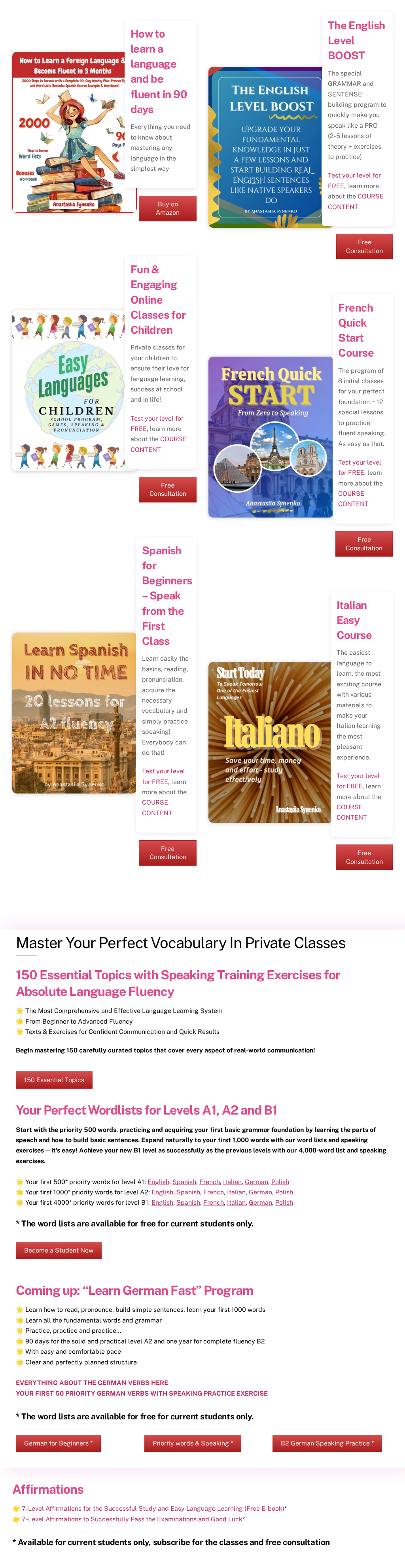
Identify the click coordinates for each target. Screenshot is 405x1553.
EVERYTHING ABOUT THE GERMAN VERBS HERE (92, 1383)
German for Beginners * (58, 1443)
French (209, 1182)
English (158, 1182)
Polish (280, 1182)
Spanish (184, 1182)
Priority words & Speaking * (193, 1443)
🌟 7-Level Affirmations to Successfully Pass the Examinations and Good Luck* (128, 1519)
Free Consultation (168, 490)
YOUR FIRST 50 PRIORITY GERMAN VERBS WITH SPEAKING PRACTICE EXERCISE (142, 1393)
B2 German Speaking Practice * (327, 1443)
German (256, 1182)
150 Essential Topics (54, 1080)
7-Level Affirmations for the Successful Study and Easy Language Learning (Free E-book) (153, 1508)
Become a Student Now (58, 1250)
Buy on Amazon (168, 208)
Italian (232, 1182)
